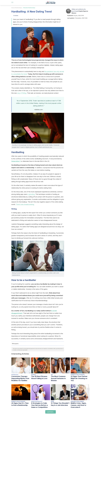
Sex (52, 374)
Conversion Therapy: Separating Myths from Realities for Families (20, 378)
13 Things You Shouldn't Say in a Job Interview (60, 404)
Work (52, 401)
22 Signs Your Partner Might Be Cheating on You (79, 378)
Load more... (50, 412)
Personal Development (77, 401)
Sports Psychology (36, 401)
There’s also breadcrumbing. (25, 204)
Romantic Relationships (29, 7)
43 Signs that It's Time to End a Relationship (20, 404)
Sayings (33, 374)
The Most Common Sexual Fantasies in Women (58, 378)
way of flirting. (22, 93)
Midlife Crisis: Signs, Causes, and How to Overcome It (78, 405)
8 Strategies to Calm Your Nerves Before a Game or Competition (39, 405)
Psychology (14, 374)
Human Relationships (16, 7)
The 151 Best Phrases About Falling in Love (39, 377)
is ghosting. (31, 194)
